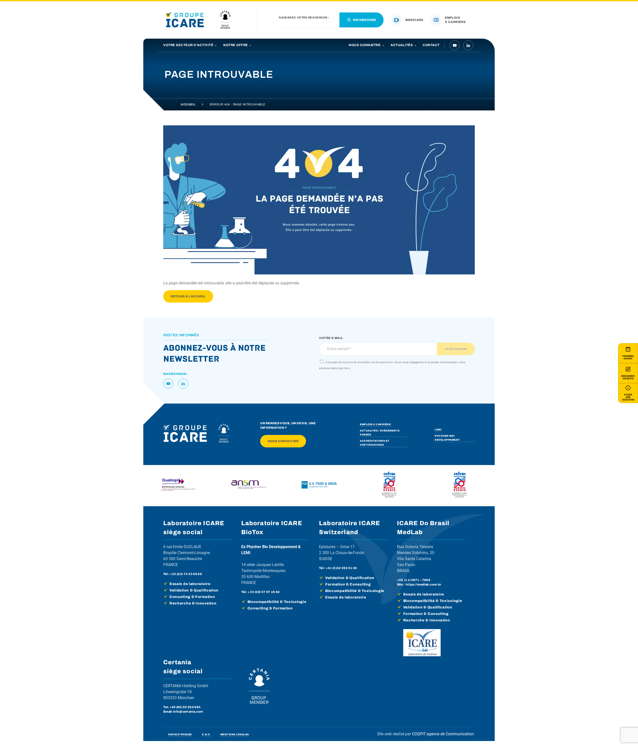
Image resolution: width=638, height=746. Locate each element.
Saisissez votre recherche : (304, 17)
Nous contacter (283, 441)
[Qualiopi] (178, 486)
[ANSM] (248, 485)
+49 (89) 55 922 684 (185, 707)
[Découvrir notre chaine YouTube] (455, 45)
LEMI (438, 429)
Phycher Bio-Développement (447, 437)
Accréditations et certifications (375, 442)
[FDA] (319, 485)
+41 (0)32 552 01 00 (341, 568)
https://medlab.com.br (423, 584)
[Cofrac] (389, 485)
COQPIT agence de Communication (443, 734)
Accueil (188, 104)
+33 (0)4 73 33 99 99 (186, 574)
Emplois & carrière (375, 424)
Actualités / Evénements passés (380, 432)
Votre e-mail (331, 338)
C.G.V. (206, 734)
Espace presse (180, 734)
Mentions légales (234, 734)
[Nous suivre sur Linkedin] (468, 45)
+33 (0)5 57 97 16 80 (264, 592)
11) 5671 (412, 580)
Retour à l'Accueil (188, 296)
